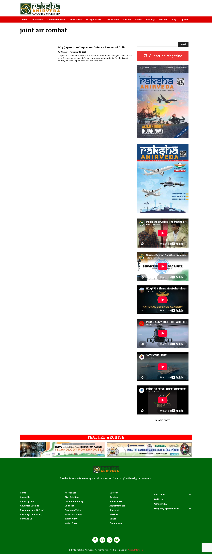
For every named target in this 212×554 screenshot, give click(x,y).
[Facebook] (95, 540)
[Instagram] (102, 540)
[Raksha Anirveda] (40, 8)
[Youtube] (117, 540)
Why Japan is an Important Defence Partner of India (91, 47)
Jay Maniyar (62, 52)
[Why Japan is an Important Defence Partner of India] (37, 54)
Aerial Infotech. (135, 550)
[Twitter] (109, 540)
